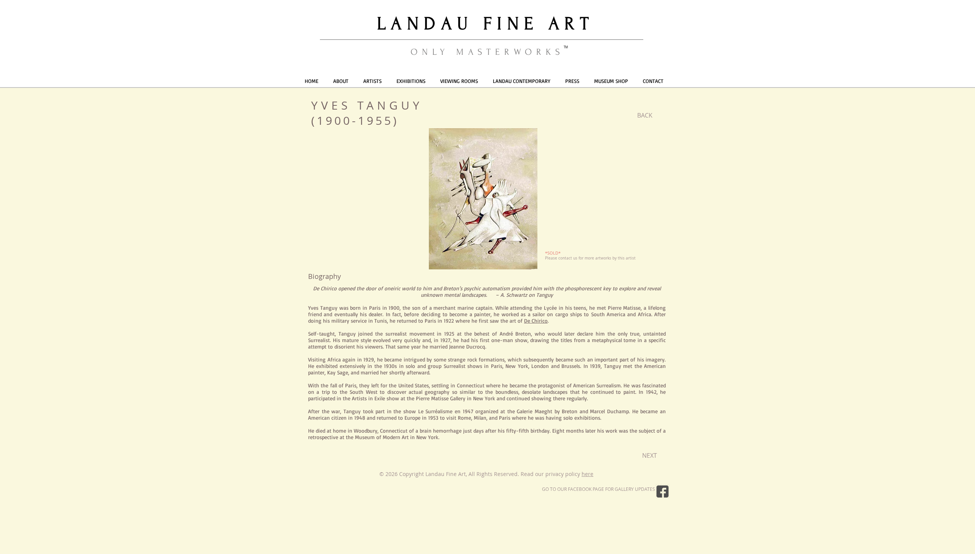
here (587, 474)
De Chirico (536, 320)
